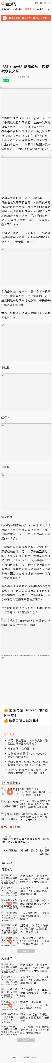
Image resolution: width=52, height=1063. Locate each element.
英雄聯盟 (15, 18)
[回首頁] (9, 4)
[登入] (45, 3)
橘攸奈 (28, 18)
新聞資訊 (29, 9)
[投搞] (36, 2)
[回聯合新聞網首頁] (2, 4)
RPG (5, 827)
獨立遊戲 (16, 827)
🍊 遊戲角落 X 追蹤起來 (21, 720)
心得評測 (17, 9)
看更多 (26, 950)
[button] (49, 2)
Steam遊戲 (41, 18)
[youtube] (40, 2)
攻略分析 (5, 9)
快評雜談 (41, 9)
